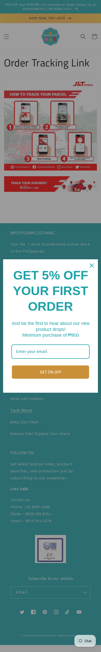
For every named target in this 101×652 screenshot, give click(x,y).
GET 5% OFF (50, 372)
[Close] (91, 265)
